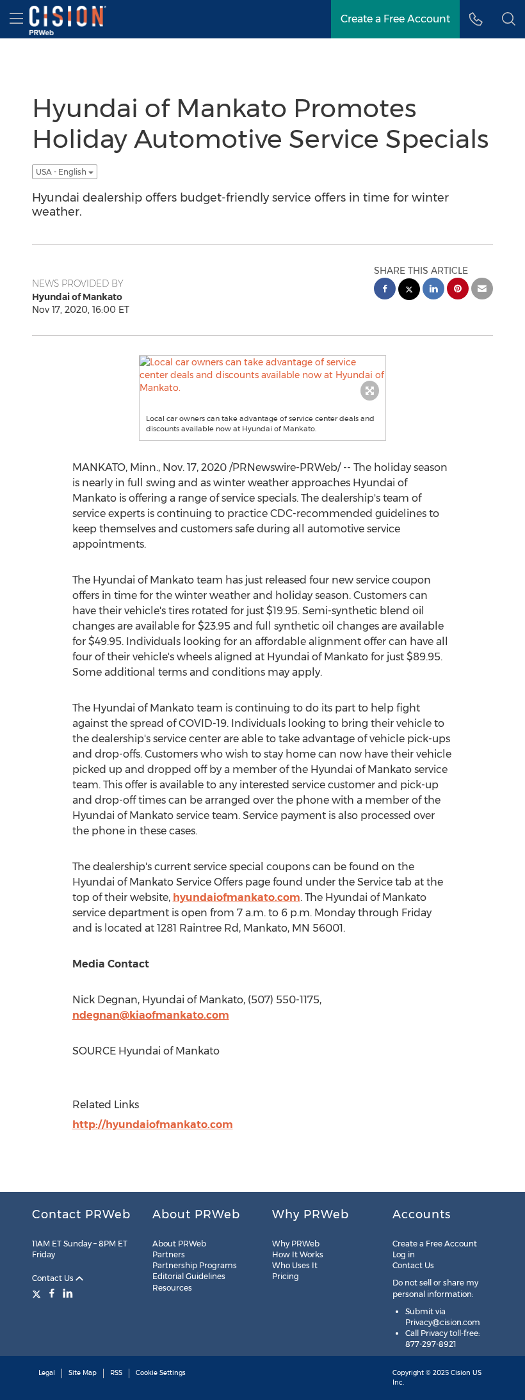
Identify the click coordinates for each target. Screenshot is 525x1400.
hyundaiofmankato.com (236, 897)
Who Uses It (295, 1265)
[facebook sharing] (385, 290)
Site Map (83, 1373)
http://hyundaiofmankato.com (152, 1124)
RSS (116, 1373)
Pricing (285, 1276)
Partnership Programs (194, 1265)
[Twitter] (38, 1293)
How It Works (297, 1254)
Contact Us (54, 1278)
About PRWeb (179, 1243)
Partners (168, 1254)
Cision (461, 1373)
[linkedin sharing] (433, 290)
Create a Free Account (434, 1243)
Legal (46, 1373)
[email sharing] (482, 290)
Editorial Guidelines (188, 1276)
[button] (508, 19)
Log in (403, 1254)
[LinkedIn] (68, 1293)
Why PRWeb (295, 1243)
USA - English (62, 172)
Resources (172, 1288)
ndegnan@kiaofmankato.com (150, 1015)
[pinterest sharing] (458, 290)
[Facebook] (52, 1293)
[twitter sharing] (409, 290)
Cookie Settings (161, 1373)
